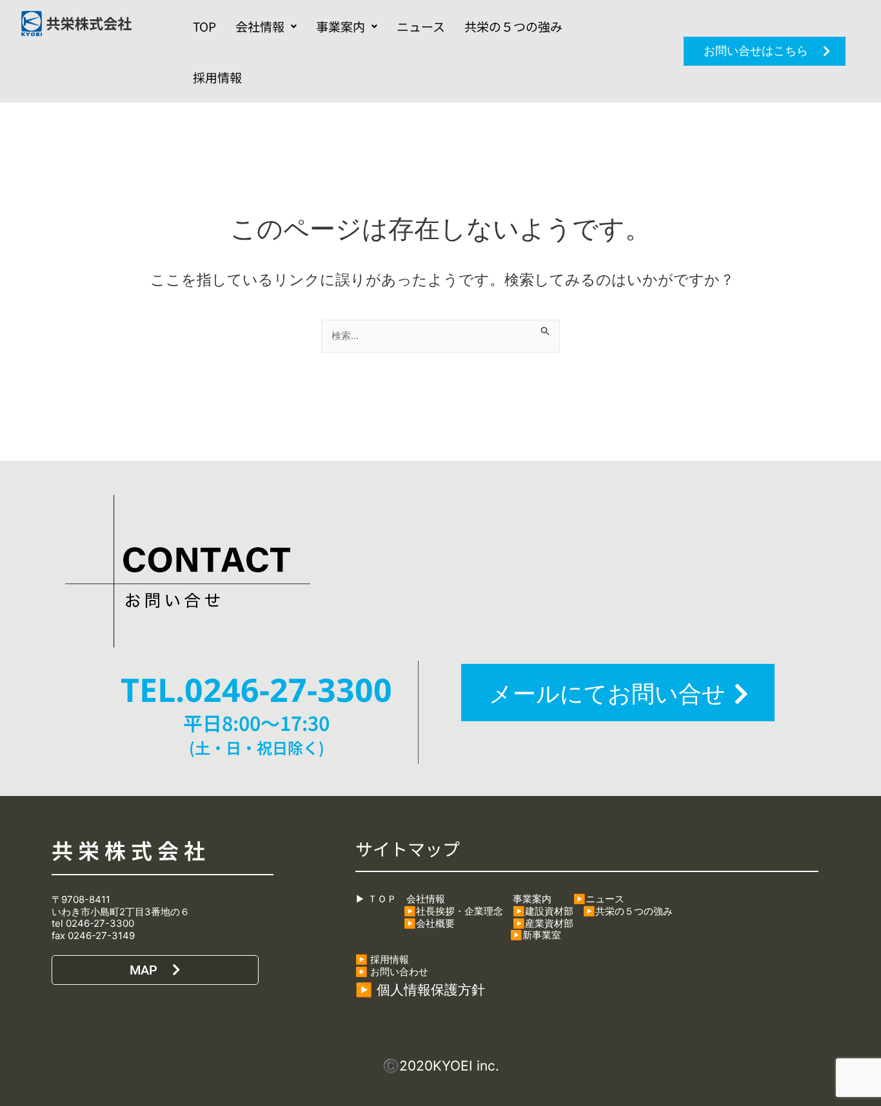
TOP (204, 26)
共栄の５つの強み (513, 26)
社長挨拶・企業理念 (459, 914)
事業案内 (340, 26)
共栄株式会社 (131, 850)
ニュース (421, 26)
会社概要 (435, 926)
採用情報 (217, 77)
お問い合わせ (399, 974)
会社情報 (259, 26)
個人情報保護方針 (431, 993)
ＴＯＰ (381, 901)
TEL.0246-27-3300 (256, 690)
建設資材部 (549, 914)
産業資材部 (549, 926)
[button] (266, 26)
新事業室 (541, 937)
